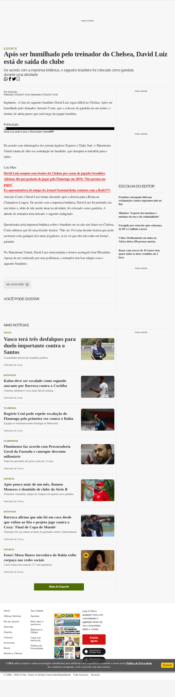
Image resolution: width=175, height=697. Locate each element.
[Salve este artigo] (18, 80)
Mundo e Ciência (13, 653)
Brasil (7, 648)
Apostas (35, 616)
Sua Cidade (37, 610)
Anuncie (95, 674)
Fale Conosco (80, 674)
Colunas (8, 637)
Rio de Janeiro (11, 621)
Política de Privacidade (37, 647)
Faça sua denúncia (36, 639)
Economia (9, 642)
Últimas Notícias (12, 616)
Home (7, 610)
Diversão (8, 626)
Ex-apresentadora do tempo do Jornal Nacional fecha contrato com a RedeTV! (57, 190)
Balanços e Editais (37, 631)
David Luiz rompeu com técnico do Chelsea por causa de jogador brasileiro (54, 173)
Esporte (10, 48)
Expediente (65, 674)
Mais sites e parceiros (37, 623)
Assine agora (94, 639)
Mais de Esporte (59, 586)
